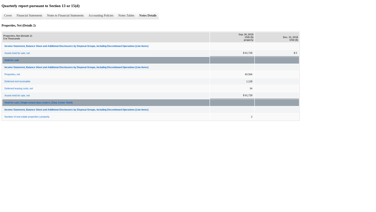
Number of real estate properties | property (27, 117)
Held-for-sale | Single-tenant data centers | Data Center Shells (39, 102)
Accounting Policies (101, 15)
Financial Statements (29, 15)
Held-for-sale (12, 60)
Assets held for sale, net (17, 53)
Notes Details (147, 15)
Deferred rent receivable (17, 81)
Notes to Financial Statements (65, 15)
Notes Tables (126, 15)
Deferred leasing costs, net (19, 88)
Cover (8, 15)
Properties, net (12, 74)
